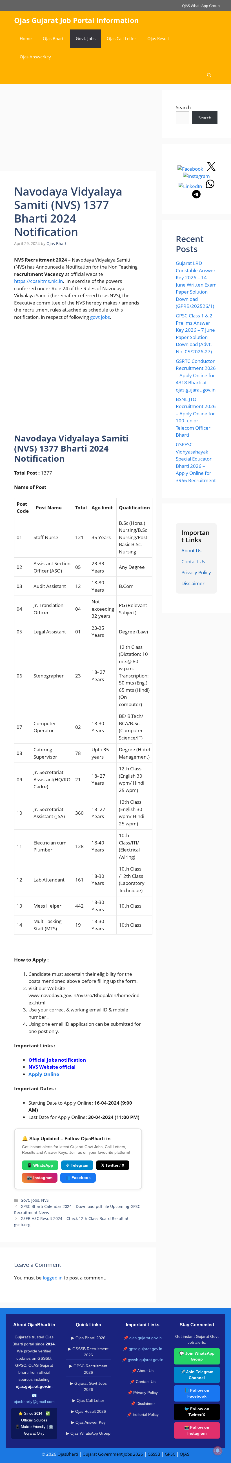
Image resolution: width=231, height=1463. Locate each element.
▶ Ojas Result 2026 (88, 1411)
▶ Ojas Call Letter (88, 1400)
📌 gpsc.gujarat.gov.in (142, 1349)
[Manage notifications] (217, 1450)
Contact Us (193, 561)
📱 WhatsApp (40, 1165)
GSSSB (154, 1454)
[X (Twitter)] (211, 169)
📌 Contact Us (143, 1381)
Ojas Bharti (54, 38)
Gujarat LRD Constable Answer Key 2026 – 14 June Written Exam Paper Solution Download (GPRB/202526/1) (196, 284)
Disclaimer (193, 583)
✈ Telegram (77, 1165)
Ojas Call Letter (121, 38)
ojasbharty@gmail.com (34, 1401)
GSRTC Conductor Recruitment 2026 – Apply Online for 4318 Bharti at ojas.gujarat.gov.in (196, 375)
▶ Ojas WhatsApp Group (88, 1433)
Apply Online (44, 1074)
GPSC (170, 1454)
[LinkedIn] (191, 186)
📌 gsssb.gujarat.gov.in (142, 1359)
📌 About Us (143, 1370)
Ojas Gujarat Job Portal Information (76, 20)
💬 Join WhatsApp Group (197, 1356)
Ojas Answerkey (35, 56)
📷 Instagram (39, 1177)
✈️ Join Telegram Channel (196, 1375)
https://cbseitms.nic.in (38, 281)
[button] (209, 75)
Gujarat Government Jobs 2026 (113, 1454)
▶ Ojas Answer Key (88, 1422)
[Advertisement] (78, 129)
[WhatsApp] (210, 186)
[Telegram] (196, 196)
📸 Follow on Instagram (196, 1430)
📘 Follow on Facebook (196, 1393)
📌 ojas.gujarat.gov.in (142, 1338)
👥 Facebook (78, 1177)
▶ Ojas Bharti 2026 (88, 1338)
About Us (191, 550)
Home (26, 38)
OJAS (184, 1454)
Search (183, 107)
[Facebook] (191, 169)
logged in (53, 1277)
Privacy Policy (196, 572)
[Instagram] (196, 176)
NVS (45, 1200)
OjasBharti (67, 1454)
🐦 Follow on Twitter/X (196, 1412)
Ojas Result (158, 38)
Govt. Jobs (85, 38)
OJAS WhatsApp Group (201, 5)
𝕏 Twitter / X (112, 1165)
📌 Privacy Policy (142, 1392)
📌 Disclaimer (142, 1403)
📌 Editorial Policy (143, 1414)
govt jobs (100, 317)
